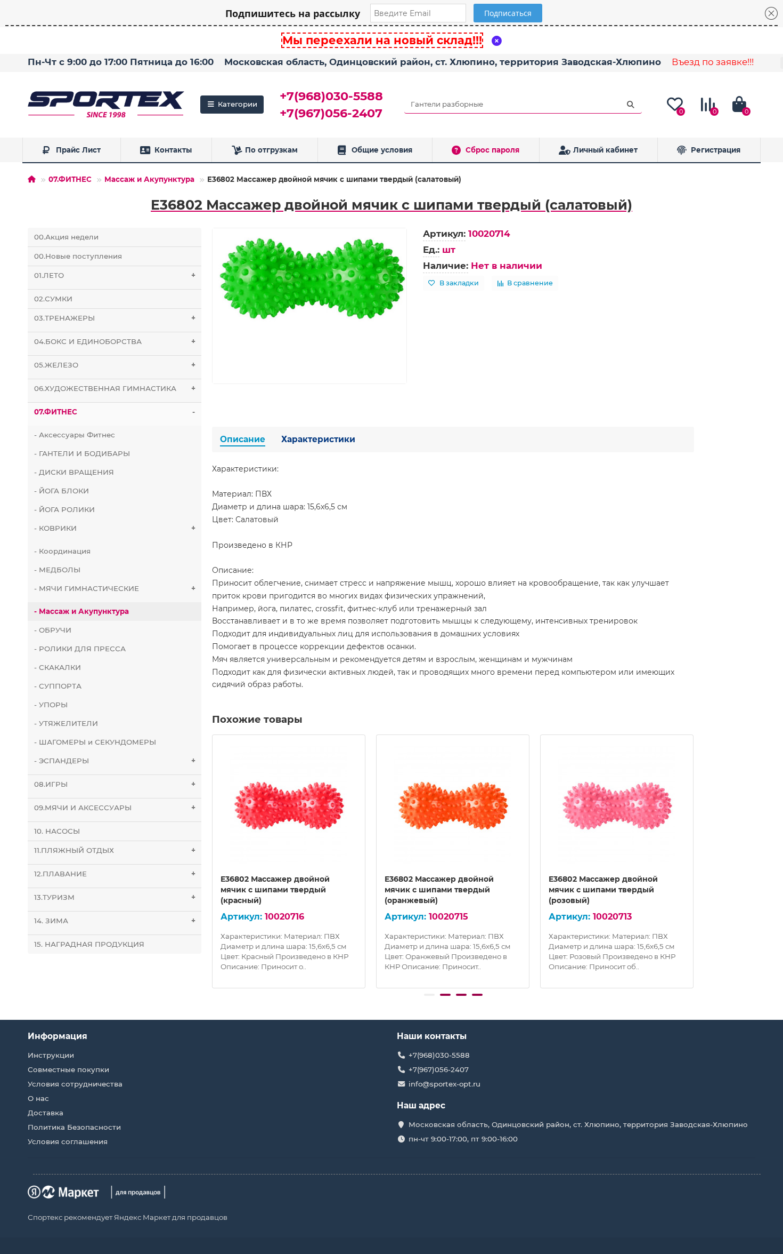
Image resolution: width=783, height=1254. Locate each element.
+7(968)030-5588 (331, 96)
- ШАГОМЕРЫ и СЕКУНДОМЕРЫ (95, 742)
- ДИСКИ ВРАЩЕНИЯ (74, 472)
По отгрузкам (271, 150)
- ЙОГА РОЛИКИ (64, 509)
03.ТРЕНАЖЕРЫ (115, 318)
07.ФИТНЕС (70, 179)
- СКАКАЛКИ (57, 667)
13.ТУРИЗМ (115, 897)
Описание (242, 439)
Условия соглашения (68, 1141)
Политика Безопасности (74, 1127)
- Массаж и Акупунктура (81, 611)
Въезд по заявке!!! (713, 62)
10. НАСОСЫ (57, 831)
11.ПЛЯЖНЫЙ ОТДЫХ (115, 850)
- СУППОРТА (57, 686)
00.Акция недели (66, 237)
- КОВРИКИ (115, 528)
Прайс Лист (78, 150)
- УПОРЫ (51, 704)
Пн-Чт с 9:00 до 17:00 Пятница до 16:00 (121, 62)
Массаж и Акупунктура (149, 179)
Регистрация (715, 150)
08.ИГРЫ (115, 784)
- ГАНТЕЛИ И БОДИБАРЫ (82, 453)
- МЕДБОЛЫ (57, 569)
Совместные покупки (68, 1069)
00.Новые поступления (78, 256)
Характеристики (318, 439)
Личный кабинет (605, 150)
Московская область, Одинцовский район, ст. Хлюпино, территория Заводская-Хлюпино (442, 62)
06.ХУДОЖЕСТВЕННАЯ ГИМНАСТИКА (115, 388)
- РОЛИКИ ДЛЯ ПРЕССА (80, 648)
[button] (429, 995)
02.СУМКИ (53, 298)
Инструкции (51, 1055)
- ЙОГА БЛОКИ (61, 490)
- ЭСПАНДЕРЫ (115, 760)
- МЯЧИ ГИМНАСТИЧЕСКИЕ (115, 588)
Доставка (45, 1112)
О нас (38, 1098)
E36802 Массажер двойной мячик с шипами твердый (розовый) (603, 889)
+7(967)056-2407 (331, 113)
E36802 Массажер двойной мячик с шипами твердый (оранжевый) (439, 889)
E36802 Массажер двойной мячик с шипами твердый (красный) (275, 889)
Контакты (173, 150)
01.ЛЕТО (115, 275)
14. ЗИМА (115, 920)
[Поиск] (630, 104)
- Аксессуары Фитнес (74, 434)
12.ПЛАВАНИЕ (115, 873)
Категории (237, 104)
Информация (57, 1036)
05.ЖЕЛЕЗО (115, 365)
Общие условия (382, 150)
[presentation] (213, 860)
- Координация (62, 551)
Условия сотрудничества (75, 1084)
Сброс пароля (492, 150)
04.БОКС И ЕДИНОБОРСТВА (115, 341)
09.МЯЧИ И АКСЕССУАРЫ (115, 807)
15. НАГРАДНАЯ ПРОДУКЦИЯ (89, 944)
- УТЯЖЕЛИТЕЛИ (66, 723)
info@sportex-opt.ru (444, 1084)
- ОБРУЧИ (52, 630)
